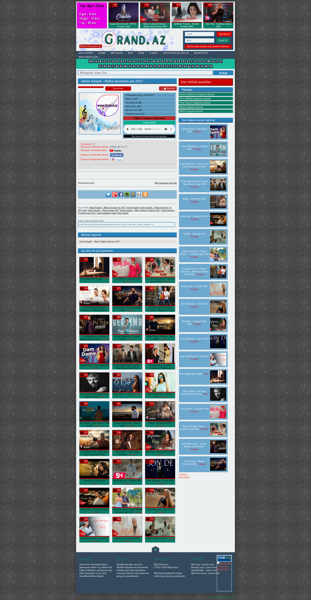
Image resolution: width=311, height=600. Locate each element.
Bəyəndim (168, 88)
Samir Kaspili (133, 207)
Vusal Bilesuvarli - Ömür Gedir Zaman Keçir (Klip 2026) (94, 454)
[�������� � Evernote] (126, 194)
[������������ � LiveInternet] (139, 194)
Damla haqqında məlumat (191, 107)
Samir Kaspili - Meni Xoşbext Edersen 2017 (140, 210)
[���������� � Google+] (114, 194)
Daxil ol (223, 40)
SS (140, 102)
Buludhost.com (225, 597)
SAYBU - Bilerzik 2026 (160, 538)
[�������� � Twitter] (108, 194)
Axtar (223, 73)
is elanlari (183, 474)
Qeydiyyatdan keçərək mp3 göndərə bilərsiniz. (208, 46)
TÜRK (141, 53)
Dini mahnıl (122, 213)
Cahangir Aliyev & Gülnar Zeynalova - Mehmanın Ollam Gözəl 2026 (160, 310)
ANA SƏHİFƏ (86, 53)
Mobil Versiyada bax (90, 46)
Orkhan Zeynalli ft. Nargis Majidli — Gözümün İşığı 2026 (194, 254)
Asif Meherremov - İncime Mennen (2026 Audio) (194, 446)
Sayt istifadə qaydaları (196, 82)
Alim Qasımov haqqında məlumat (194, 103)
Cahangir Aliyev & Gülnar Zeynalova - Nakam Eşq (160, 368)
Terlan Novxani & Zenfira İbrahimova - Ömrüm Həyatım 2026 (94, 310)
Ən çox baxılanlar (176, 53)
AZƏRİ (102, 53)
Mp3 (128, 40)
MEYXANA (117, 53)
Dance (114, 213)
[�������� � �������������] (145, 194)
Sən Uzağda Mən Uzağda (94, 278)
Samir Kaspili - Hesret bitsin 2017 (103, 210)
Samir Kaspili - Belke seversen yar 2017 (107, 207)
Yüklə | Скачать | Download (149, 118)
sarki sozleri (184, 477)
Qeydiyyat (224, 34)
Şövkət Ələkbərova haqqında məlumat (196, 94)
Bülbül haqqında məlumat (191, 111)
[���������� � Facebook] (120, 194)
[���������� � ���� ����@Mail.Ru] (133, 194)
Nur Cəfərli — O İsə (127, 394)
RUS (130, 53)
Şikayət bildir (118, 88)
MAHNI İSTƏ (201, 53)
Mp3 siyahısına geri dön (166, 183)
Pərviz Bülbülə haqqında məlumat (195, 98)
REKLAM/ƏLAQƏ (88, 57)
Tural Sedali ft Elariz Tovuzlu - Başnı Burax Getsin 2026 (127, 368)
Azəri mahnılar (103, 213)
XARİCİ (154, 53)
